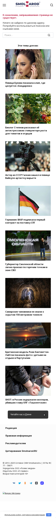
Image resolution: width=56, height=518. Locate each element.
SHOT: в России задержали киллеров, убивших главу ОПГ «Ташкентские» (27, 401)
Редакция (11, 428)
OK (49, 514)
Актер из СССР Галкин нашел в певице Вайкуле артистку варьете (27, 177)
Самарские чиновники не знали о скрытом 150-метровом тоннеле (24, 313)
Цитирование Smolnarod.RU (21, 450)
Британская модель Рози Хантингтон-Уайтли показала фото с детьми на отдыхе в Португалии (27, 354)
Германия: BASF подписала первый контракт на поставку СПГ (25, 221)
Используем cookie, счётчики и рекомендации (25, 514)
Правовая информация (18, 435)
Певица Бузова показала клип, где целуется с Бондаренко (25, 84)
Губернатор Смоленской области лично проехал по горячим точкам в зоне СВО (26, 267)
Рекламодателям (15, 443)
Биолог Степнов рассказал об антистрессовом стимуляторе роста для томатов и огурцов (26, 130)
